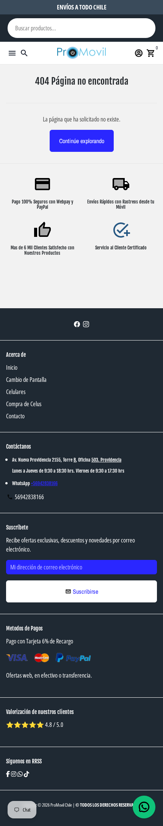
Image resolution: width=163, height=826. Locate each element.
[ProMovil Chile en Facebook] (77, 324)
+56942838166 (44, 483)
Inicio (11, 367)
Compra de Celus (23, 404)
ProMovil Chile (61, 805)
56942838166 (25, 497)
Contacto (15, 416)
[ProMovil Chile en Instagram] (86, 324)
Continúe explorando (81, 141)
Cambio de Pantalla (26, 379)
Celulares (15, 392)
